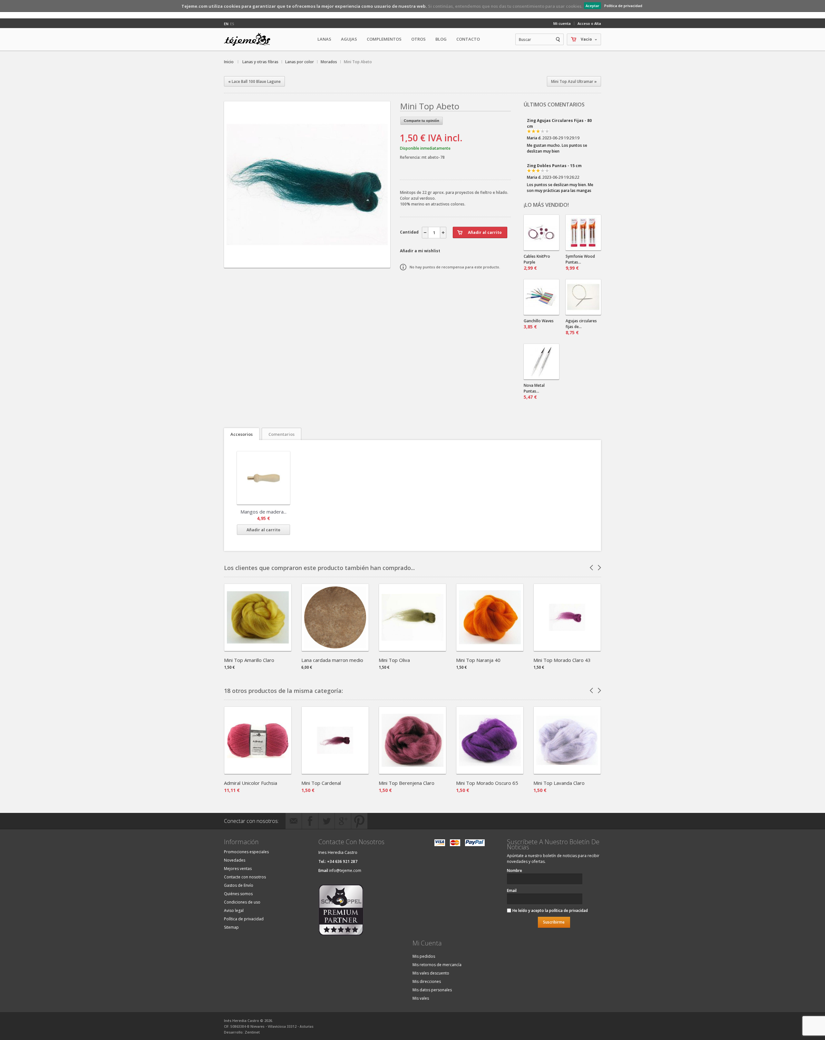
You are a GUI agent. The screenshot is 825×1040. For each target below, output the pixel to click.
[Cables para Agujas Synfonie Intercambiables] (541, 232)
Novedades (234, 860)
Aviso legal (234, 910)
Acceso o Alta (589, 23)
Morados (329, 62)
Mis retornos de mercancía (436, 964)
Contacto (468, 39)
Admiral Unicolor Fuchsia (250, 783)
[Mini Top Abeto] (307, 262)
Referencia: (411, 157)
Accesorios (241, 434)
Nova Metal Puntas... (534, 391)
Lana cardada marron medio (332, 660)
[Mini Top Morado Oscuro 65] (490, 772)
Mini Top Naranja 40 (478, 660)
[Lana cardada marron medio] (335, 649)
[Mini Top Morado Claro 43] (567, 649)
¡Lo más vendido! (546, 204)
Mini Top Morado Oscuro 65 (487, 783)
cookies (232, 6)
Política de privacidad (623, 5)
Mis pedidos (423, 956)
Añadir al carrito (263, 530)
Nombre (514, 870)
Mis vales (420, 998)
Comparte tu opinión (421, 121)
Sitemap (231, 927)
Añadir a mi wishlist (420, 251)
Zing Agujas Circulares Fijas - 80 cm (559, 123)
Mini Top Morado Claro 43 (562, 660)
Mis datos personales (432, 990)
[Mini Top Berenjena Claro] (412, 772)
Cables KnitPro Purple (537, 262)
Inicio (229, 62)
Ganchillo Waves (539, 324)
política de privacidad (568, 910)
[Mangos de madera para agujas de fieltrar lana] (263, 478)
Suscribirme (554, 922)
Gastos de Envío (238, 885)
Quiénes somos (238, 893)
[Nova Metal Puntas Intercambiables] (541, 361)
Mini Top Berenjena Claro (406, 783)
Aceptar (592, 5)
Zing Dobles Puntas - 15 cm (554, 165)
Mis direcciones (426, 981)
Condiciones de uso (242, 902)
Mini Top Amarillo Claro (249, 660)
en (226, 23)
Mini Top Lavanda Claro (559, 783)
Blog (441, 39)
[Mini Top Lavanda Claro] (567, 772)
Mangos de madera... (263, 511)
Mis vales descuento (430, 973)
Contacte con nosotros (245, 877)
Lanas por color (299, 62)
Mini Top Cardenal (321, 783)
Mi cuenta (562, 23)
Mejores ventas (238, 868)
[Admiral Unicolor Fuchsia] (258, 772)
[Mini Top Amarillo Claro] (258, 649)
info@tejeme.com (345, 870)
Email (512, 890)
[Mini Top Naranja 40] (490, 649)
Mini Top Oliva (394, 660)
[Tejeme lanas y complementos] (250, 39)
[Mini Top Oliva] (412, 649)
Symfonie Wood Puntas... (580, 262)
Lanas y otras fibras (260, 62)
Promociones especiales (246, 852)
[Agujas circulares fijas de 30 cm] (583, 297)
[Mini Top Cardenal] (335, 772)
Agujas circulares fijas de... (581, 326)
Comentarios (281, 434)
